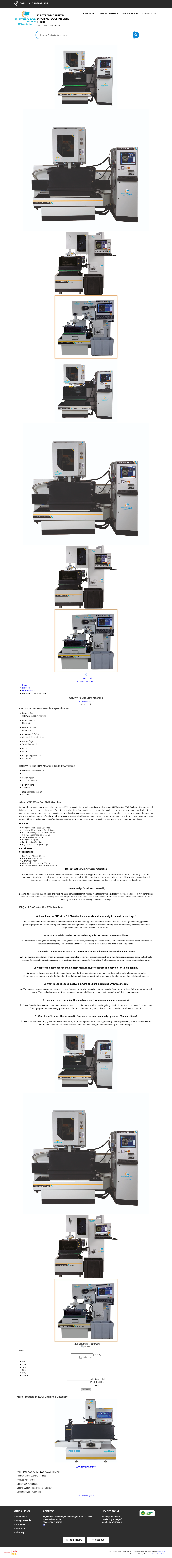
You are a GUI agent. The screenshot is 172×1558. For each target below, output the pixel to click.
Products (26, 688)
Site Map (20, 1532)
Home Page (88, 13)
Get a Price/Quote (86, 701)
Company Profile (108, 13)
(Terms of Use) (162, 1551)
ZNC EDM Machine (86, 1466)
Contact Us (149, 13)
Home (24, 685)
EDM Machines (28, 690)
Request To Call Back (86, 681)
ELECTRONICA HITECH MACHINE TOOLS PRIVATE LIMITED (53, 20)
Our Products (130, 13)
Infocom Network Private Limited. (156, 1553)
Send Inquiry (87, 678)
